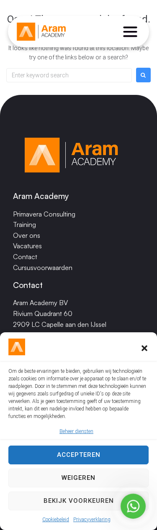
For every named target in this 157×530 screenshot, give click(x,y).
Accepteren (78, 455)
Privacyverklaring (92, 519)
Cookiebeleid (55, 519)
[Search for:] (69, 75)
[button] (144, 348)
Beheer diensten (76, 431)
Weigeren (78, 478)
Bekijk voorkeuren (79, 501)
